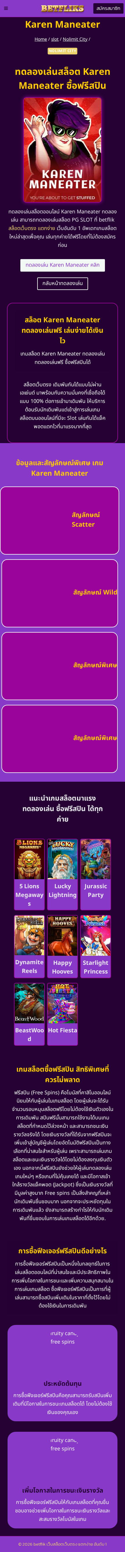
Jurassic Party (96, 891)
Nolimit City (62, 51)
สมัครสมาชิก (108, 8)
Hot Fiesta (62, 1030)
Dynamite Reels (29, 967)
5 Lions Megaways (29, 895)
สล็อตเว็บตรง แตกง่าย (31, 228)
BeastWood (29, 1035)
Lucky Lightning (63, 891)
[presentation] (29, 859)
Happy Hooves (62, 967)
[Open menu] (6, 8)
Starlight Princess (95, 967)
